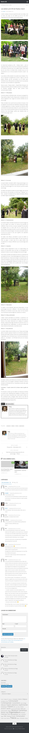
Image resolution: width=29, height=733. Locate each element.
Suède (5, 718)
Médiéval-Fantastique (19, 710)
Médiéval (9, 710)
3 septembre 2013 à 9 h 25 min (15, 508)
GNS (14, 707)
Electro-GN (4, 1)
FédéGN (10, 707)
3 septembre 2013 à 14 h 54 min (14, 528)
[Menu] (27, 1)
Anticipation (15, 699)
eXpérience (15, 705)
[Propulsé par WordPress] (13, 728)
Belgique (25, 699)
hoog (6, 544)
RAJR (20, 714)
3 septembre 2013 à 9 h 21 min (16, 493)
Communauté (13, 701)
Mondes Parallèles (4, 710)
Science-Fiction (11, 716)
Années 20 (8, 425)
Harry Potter (18, 706)
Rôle (5, 716)
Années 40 (10, 699)
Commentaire (5, 614)
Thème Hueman (22, 728)
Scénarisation (20, 716)
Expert (9, 705)
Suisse (2, 718)
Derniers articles (10, 403)
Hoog (4, 11)
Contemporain (6, 703)
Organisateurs (14, 712)
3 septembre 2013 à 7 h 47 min (14, 486)
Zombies (26, 718)
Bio (3, 403)
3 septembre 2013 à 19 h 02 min (14, 544)
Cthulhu (17, 425)
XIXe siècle (22, 718)
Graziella (6, 493)
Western (18, 718)
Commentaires (6, 482)
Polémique (4, 714)
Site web (4, 628)
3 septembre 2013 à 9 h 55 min (14, 515)
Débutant (3, 705)
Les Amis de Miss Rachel (15, 708)
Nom (3, 623)
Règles (2, 716)
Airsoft (2, 699)
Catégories (3, 691)
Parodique (23, 712)
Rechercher (3, 647)
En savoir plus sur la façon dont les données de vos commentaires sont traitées (13, 640)
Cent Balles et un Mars (4, 701)
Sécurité (8, 718)
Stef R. (6, 508)
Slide (10, 5)
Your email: (3, 682)
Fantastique (4, 707)
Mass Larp (23, 708)
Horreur (22, 707)
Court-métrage (23, 703)
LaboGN (8, 708)
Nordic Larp (4, 712)
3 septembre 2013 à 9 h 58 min (16, 520)
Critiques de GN (4, 5)
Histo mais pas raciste (12, 655)
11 (13, 462)
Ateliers (13, 425)
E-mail (16, 623)
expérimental (21, 425)
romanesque (23, 714)
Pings (15, 482)
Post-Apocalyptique (13, 714)
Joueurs (3, 708)
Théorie (13, 718)
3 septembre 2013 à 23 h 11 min (14, 559)
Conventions (16, 703)
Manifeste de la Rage (12, 660)
